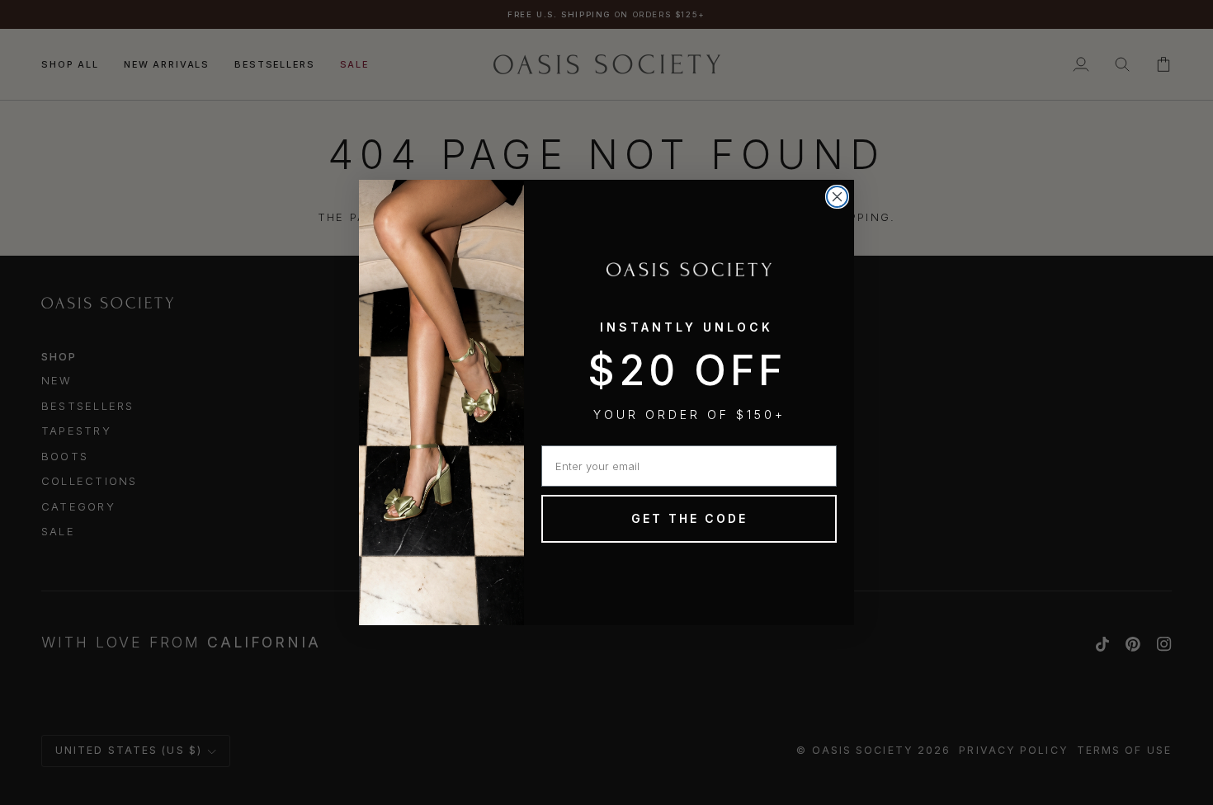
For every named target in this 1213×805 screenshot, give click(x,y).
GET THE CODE (689, 518)
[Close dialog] (837, 196)
